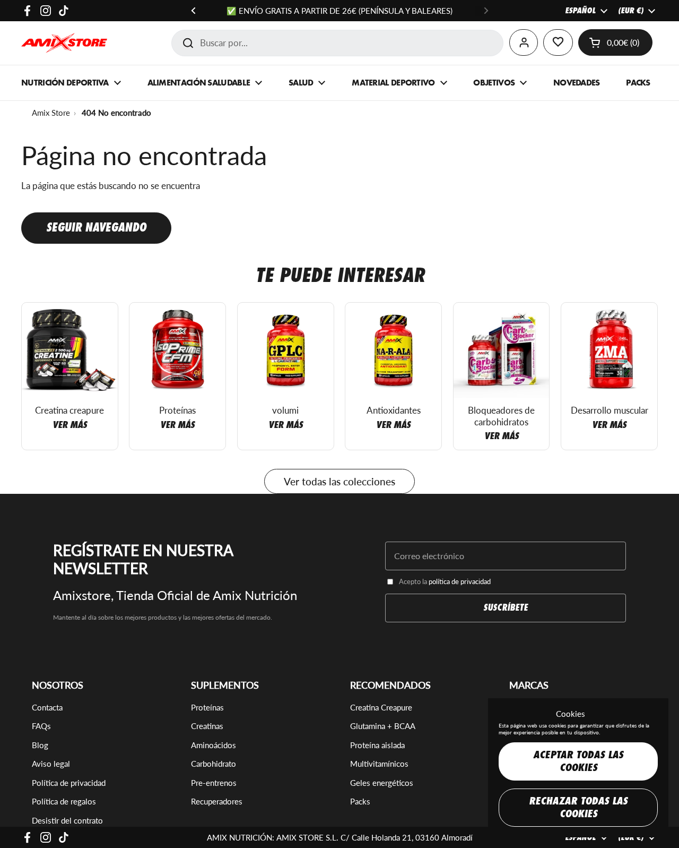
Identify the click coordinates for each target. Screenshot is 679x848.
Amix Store (51, 112)
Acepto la (445, 581)
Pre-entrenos (214, 782)
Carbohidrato (213, 763)
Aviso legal (51, 763)
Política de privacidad (69, 782)
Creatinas (207, 726)
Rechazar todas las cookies (578, 807)
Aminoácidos (213, 745)
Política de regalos (64, 801)
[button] (615, 42)
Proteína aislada (377, 745)
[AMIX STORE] (64, 43)
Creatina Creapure (381, 707)
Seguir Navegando (96, 228)
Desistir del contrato (67, 820)
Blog (40, 745)
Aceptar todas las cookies (578, 761)
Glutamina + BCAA (382, 726)
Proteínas (207, 707)
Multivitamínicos (379, 763)
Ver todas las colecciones (339, 481)
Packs (360, 801)
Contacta (47, 707)
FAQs (41, 726)
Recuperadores (216, 801)
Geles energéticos (381, 782)
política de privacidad (460, 581)
